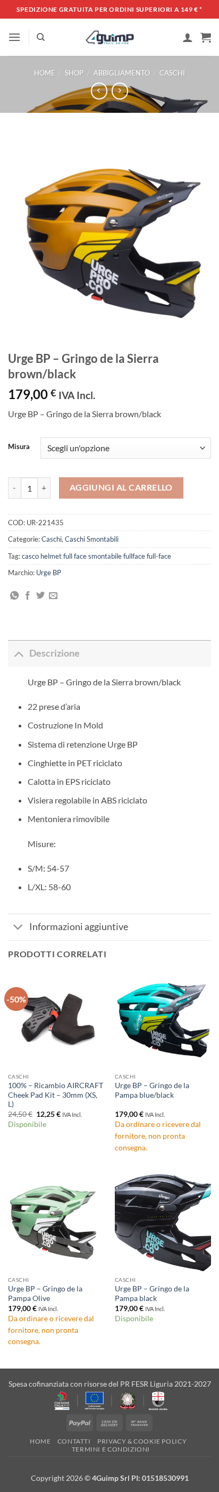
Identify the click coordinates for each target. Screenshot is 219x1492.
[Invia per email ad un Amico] (53, 596)
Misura (19, 447)
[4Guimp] (109, 37)
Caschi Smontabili (92, 539)
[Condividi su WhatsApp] (14, 596)
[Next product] (99, 90)
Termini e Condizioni (111, 1449)
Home (44, 73)
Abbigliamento (122, 73)
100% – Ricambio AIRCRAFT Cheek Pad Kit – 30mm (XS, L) (55, 1094)
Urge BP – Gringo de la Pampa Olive (45, 1293)
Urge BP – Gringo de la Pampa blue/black (152, 1090)
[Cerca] (41, 37)
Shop (74, 73)
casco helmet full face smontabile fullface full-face (96, 556)
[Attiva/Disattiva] (18, 653)
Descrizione (54, 653)
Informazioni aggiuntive (78, 926)
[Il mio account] (187, 37)
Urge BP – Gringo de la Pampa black (152, 1293)
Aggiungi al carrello (121, 487)
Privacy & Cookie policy (142, 1441)
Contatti (74, 1441)
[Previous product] (120, 90)
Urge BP (48, 572)
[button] (14, 37)
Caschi (172, 73)
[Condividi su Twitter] (40, 596)
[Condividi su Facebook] (27, 596)
